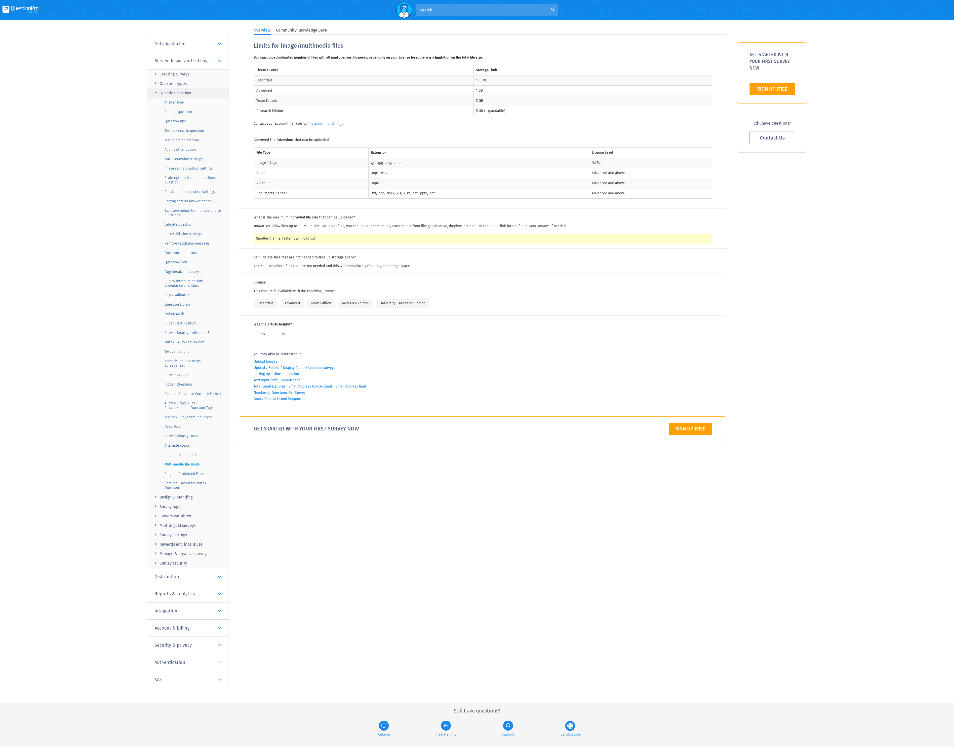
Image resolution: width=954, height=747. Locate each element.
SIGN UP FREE (690, 429)
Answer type (174, 102)
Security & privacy (173, 645)
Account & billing (172, 628)
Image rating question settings (188, 168)
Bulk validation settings (183, 234)
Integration (166, 611)
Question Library (177, 304)
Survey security (170, 563)
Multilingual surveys (174, 525)
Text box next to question (184, 131)
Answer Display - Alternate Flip (188, 333)
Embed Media (175, 314)
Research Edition (355, 303)
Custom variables (172, 515)
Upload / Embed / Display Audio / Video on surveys (294, 368)
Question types (170, 83)
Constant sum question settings (189, 192)
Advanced (292, 303)
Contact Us (772, 138)
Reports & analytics (175, 594)
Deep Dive (172, 427)
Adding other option (180, 149)
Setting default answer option (188, 201)
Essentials (265, 303)
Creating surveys (171, 73)
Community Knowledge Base (301, 30)
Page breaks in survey (181, 272)
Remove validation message (186, 243)
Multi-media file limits (182, 464)
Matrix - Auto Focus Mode (184, 342)
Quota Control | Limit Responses (279, 399)
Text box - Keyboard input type (188, 417)
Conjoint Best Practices (182, 455)
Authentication (170, 662)
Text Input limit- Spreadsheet (277, 380)
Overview (262, 30)
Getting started (170, 43)
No (283, 334)
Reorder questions (179, 112)
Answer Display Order (181, 436)
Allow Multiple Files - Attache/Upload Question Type (188, 405)
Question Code (176, 262)
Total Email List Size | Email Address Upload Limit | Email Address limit (310, 386)
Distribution (167, 576)
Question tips (175, 121)
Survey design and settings (182, 61)
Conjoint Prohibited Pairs (184, 474)
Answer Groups (176, 375)
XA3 (158, 679)
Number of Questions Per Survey (280, 393)
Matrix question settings (183, 159)
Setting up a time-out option (276, 374)
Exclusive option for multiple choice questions (192, 213)
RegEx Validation (177, 295)
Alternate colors (177, 445)
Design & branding (173, 496)
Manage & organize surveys (180, 553)
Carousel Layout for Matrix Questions (185, 485)
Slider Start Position (180, 323)
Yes (262, 334)
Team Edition (321, 303)
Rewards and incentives (177, 544)
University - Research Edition (403, 303)
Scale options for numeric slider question (189, 180)
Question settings (172, 92)
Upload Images (265, 361)
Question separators (180, 253)
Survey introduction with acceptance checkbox (183, 283)
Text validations (176, 352)
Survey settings (170, 534)
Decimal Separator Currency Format (192, 394)
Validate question (178, 224)
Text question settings (181, 140)
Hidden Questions (178, 384)
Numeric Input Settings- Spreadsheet (183, 363)
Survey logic (167, 506)
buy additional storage (325, 124)
